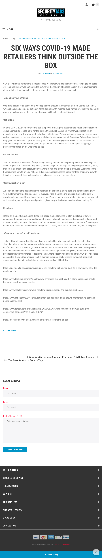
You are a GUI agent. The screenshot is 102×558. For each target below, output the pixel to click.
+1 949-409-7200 (52, 20)
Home (5, 39)
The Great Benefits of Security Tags (25, 360)
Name (5, 388)
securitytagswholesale (40, 544)
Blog (13, 39)
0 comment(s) (9, 330)
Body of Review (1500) (12, 416)
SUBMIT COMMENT (15, 449)
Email (5, 402)
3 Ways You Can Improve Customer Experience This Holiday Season (60, 357)
